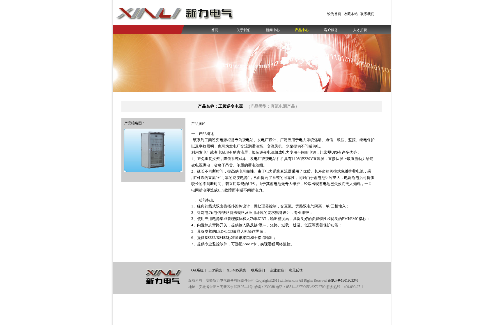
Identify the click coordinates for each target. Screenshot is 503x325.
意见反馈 (296, 270)
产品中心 (302, 30)
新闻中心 (273, 30)
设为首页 (334, 14)
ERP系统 (215, 270)
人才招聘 (360, 30)
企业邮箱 (277, 270)
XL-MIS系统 (236, 270)
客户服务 (331, 30)
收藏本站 (351, 14)
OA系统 (197, 270)
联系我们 (367, 14)
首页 (214, 30)
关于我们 (244, 30)
